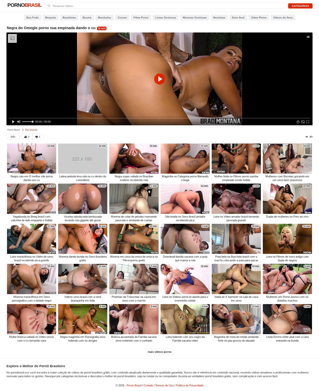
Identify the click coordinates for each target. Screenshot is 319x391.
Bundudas (104, 17)
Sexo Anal (238, 17)
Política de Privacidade (189, 385)
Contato (148, 385)
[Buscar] (49, 5)
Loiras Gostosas (165, 17)
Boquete (50, 17)
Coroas (122, 17)
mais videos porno (159, 351)
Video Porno (259, 17)
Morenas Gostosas (195, 17)
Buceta (87, 17)
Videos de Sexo (283, 17)
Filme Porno (141, 17)
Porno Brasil (13, 130)
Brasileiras (69, 17)
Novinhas (219, 17)
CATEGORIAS (300, 5)
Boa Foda (32, 17)
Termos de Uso (164, 385)
